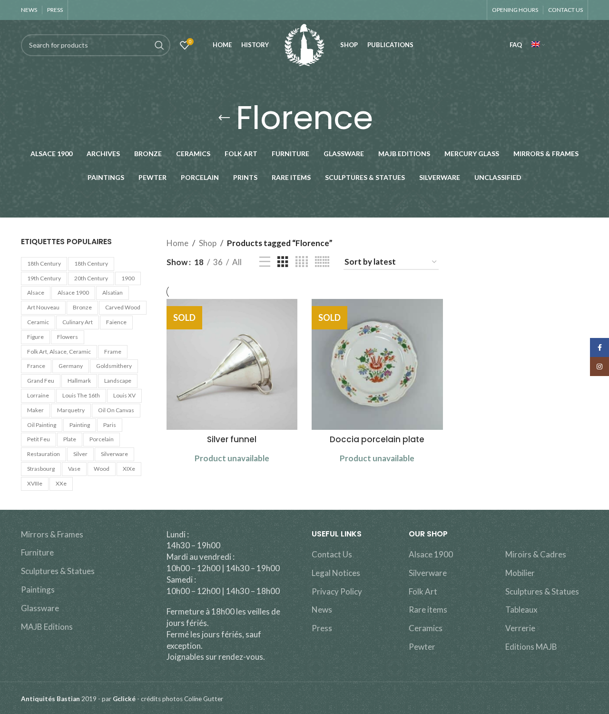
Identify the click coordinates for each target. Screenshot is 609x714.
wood (101, 468)
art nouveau (43, 307)
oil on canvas (116, 410)
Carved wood (122, 307)
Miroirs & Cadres (535, 554)
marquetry (71, 410)
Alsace (35, 292)
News (322, 610)
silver (80, 453)
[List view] (264, 262)
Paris (109, 424)
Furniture (37, 552)
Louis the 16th (81, 395)
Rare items (428, 610)
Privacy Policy (337, 591)
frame (112, 351)
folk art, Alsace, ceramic (59, 351)
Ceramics (425, 628)
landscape (117, 380)
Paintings (38, 590)
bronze (82, 307)
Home (177, 243)
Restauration (43, 453)
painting (79, 424)
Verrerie (520, 628)
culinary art (77, 322)
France (36, 365)
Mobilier (520, 573)
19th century (44, 278)
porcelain (101, 439)
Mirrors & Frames (52, 534)
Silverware (428, 573)
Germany (71, 365)
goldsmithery (114, 365)
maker (35, 410)
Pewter (422, 647)
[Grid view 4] (301, 262)
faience (116, 322)
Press (322, 628)
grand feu (40, 380)
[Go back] (224, 118)
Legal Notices (336, 573)
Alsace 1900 (73, 292)
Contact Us (332, 554)
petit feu (38, 439)
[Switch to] (538, 45)
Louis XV (124, 395)
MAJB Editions (47, 627)
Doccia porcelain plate (377, 439)
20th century (91, 278)
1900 (128, 278)
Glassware (40, 608)
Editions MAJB (531, 647)
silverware (114, 453)
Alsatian (112, 292)
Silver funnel (231, 439)
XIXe (129, 468)
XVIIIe (34, 483)
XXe (61, 483)
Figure (35, 336)
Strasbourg (41, 468)
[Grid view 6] (322, 262)
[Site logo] (304, 44)
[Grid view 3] (282, 262)
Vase (74, 468)
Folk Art (423, 591)
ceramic (38, 322)
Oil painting (41, 424)
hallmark (79, 380)
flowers (67, 336)
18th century (44, 263)
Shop (207, 243)
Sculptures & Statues (58, 571)
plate (69, 439)
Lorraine (38, 395)
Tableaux (521, 610)
